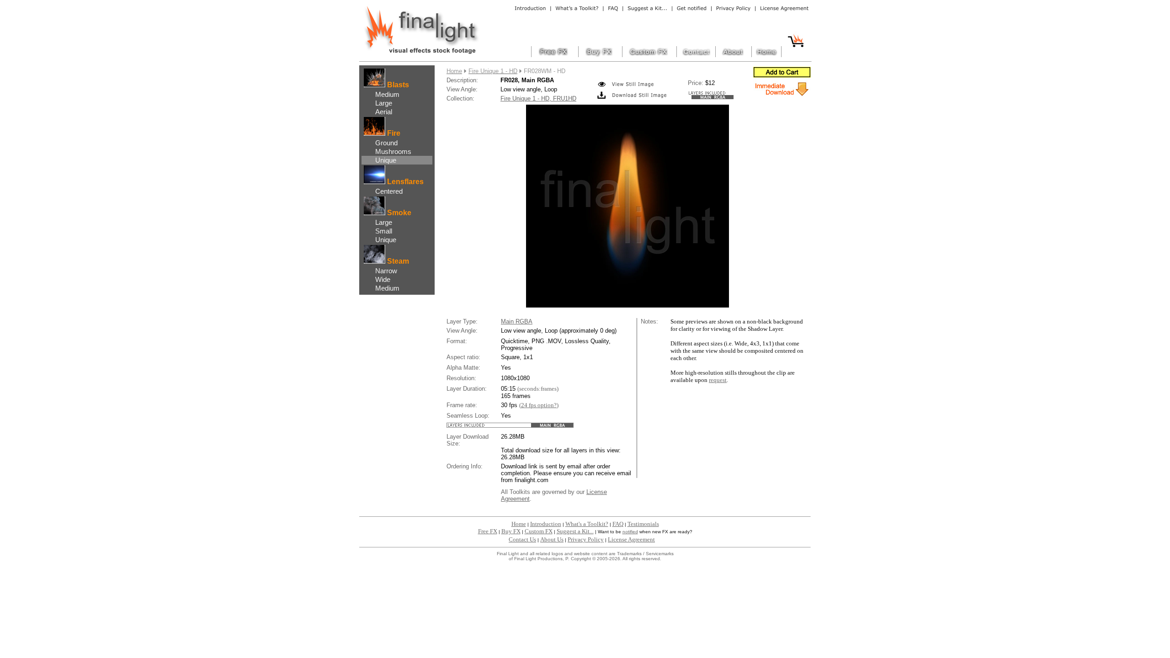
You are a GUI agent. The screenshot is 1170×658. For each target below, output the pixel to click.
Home (518, 523)
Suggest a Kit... (575, 531)
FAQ (617, 523)
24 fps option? (539, 405)
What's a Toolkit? (586, 523)
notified (630, 531)
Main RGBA (516, 321)
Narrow (386, 271)
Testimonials (643, 523)
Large (383, 103)
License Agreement (631, 539)
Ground (386, 143)
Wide (382, 279)
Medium (387, 94)
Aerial (383, 112)
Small (383, 231)
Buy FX (511, 531)
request (718, 380)
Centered (389, 191)
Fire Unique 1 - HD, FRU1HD (538, 98)
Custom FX (539, 531)
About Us (552, 539)
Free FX (487, 531)
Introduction (545, 523)
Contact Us (522, 539)
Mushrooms (393, 151)
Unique (385, 160)
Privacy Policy (586, 539)
